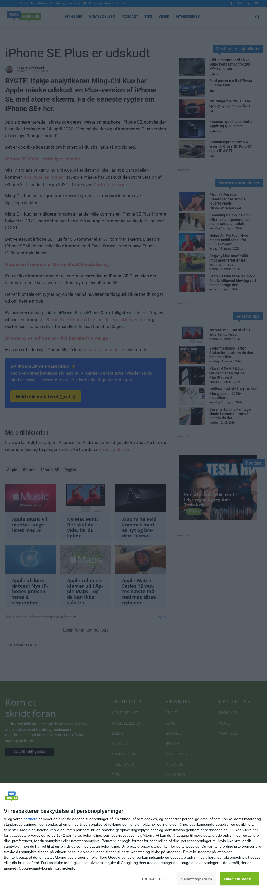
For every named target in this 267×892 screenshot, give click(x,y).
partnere (30, 819)
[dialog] (133, 837)
